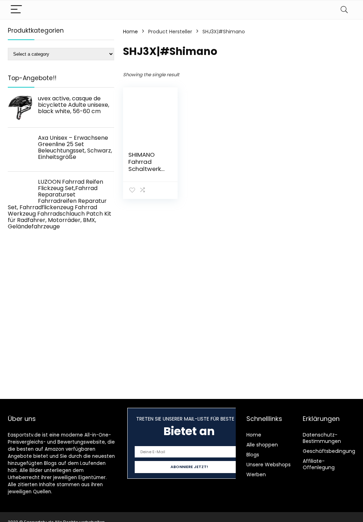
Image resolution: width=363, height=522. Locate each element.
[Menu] (16, 9)
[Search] (344, 9)
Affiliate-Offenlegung (319, 464)
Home (130, 31)
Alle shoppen (262, 444)
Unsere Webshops (268, 464)
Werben (256, 474)
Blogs (252, 454)
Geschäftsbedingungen (332, 451)
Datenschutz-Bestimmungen (322, 438)
